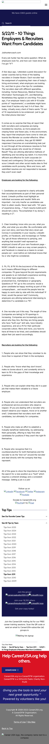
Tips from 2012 (10, 571)
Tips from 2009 (10, 581)
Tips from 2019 (10, 547)
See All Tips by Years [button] (10, 523)
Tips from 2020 (10, 544)
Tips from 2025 (10, 527)
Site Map (31, 722)
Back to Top (7, 728)
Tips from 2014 (10, 564)
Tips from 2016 (10, 557)
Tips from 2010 (10, 577)
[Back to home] (21, 5)
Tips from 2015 (10, 561)
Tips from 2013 (10, 567)
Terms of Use (20, 722)
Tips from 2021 (10, 541)
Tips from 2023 (10, 534)
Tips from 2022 (10, 537)
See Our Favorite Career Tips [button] (13, 516)
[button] (46, 5)
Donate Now (10, 670)
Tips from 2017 (10, 554)
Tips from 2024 (10, 531)
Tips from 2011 (9, 574)
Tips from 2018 (10, 551)
